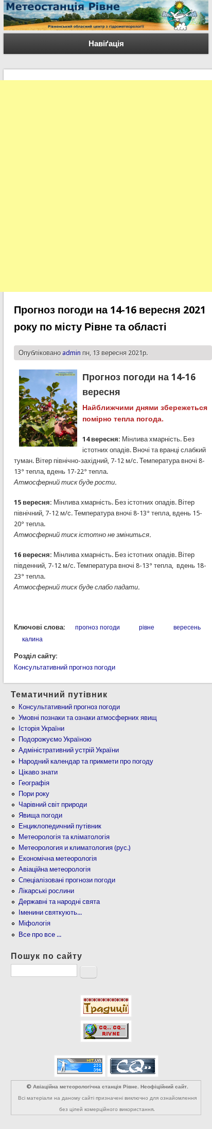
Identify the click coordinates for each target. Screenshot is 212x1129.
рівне (146, 627)
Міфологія (34, 923)
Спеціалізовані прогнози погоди (67, 880)
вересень (187, 627)
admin (71, 353)
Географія (34, 783)
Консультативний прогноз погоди (64, 667)
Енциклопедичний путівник (60, 826)
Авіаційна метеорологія (55, 869)
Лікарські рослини (46, 891)
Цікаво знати (38, 772)
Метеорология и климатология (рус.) (75, 848)
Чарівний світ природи (53, 804)
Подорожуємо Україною (55, 739)
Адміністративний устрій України (69, 750)
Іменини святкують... (50, 912)
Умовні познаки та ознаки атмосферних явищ (88, 717)
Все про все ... (40, 934)
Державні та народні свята (59, 901)
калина (32, 639)
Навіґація (106, 43)
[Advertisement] (106, 186)
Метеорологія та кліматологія (64, 837)
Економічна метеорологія (58, 858)
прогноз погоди (97, 627)
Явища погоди (40, 815)
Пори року (34, 794)
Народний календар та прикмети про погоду (86, 761)
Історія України (41, 728)
